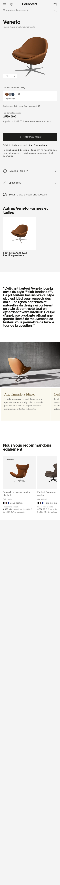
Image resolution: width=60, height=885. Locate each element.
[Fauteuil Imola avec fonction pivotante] (19, 472)
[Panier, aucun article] (55, 4)
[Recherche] (55, 10)
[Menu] (4, 4)
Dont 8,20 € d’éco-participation (14, 512)
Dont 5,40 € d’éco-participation (38, 121)
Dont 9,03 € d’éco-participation (48, 512)
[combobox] (30, 10)
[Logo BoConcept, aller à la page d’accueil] (29, 4)
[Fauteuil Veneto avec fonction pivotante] (19, 233)
